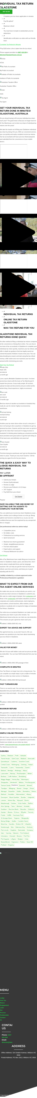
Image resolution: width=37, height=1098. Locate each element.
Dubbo (19, 791)
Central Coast (5, 764)
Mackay (12, 773)
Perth (16, 755)
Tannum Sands (6, 785)
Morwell (29, 785)
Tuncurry (30, 812)
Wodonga (18, 770)
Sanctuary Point (18, 815)
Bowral (19, 788)
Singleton (13, 830)
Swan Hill (30, 842)
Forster (3, 815)
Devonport (4, 797)
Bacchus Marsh (13, 809)
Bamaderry (26, 791)
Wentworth (13, 782)
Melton (30, 773)
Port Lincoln (5, 830)
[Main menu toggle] (5, 4)
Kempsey (30, 830)
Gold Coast (15, 758)
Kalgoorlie (31, 797)
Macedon (23, 809)
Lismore (3, 800)
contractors (29, 596)
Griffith (9, 815)
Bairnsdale (21, 830)
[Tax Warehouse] (3, 8)
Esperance (15, 842)
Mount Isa (4, 824)
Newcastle (31, 758)
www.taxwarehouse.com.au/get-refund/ (17, 744)
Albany (28, 794)
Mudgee (20, 839)
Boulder (23, 797)
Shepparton (4, 782)
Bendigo (10, 770)
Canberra (14, 761)
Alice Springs (5, 806)
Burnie (27, 800)
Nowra (34, 791)
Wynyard (20, 800)
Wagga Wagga (5, 779)
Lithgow (13, 839)
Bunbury (3, 776)
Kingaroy (11, 845)
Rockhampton (21, 773)
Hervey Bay (15, 779)
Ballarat (3, 770)
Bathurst (3, 794)
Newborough (5, 827)
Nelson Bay (11, 800)
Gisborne (31, 809)
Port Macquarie (30, 782)
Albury (25, 770)
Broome (19, 836)
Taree (13, 806)
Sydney (3, 755)
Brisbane (10, 755)
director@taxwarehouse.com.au (11, 55)
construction (11, 598)
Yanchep (8, 833)
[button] (6, 12)
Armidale (27, 806)
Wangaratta (25, 818)
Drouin (32, 788)
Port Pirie (27, 836)
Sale (2, 833)
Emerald (12, 836)
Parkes (22, 842)
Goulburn (4, 809)
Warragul (4, 791)
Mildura (21, 782)
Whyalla (23, 812)
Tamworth (22, 785)
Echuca (16, 812)
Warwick (15, 833)
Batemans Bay (20, 827)
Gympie (3, 812)
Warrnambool (20, 794)
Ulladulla (28, 824)
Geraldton (11, 794)
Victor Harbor (22, 803)
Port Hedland (24, 833)
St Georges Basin (6, 818)
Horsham (30, 827)
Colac (26, 839)
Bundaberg (22, 776)
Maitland (23, 758)
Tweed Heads (5, 758)
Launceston (4, 773)
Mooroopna (25, 779)
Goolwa (13, 803)
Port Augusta (5, 839)
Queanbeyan (5, 761)
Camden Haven (23, 821)
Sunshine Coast (24, 761)
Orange (25, 788)
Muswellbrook (5, 842)
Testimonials (4, 1015)
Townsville (4, 767)
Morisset (19, 806)
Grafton (14, 821)
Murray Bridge (5, 821)
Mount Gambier (14, 797)
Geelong (23, 764)
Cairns (11, 767)
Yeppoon (17, 818)
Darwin (27, 767)
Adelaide (23, 755)
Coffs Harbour (12, 776)
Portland (3, 845)
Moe (12, 827)
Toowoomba (19, 767)
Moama (10, 812)
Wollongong (15, 764)
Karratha (11, 824)
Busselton (11, 791)
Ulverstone (4, 836)
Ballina (30, 803)
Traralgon (4, 788)
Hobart (30, 764)
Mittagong (12, 788)
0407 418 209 (22, 52)
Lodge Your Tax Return (3, 1000)
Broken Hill (19, 824)
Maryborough (5, 803)
